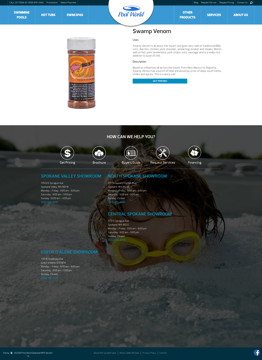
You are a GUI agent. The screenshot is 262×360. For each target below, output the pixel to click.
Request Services (162, 163)
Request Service (208, 2)
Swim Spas (75, 15)
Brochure (99, 163)
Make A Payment (68, 2)
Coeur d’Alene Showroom (69, 252)
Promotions (52, 2)
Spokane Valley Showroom (71, 176)
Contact (163, 353)
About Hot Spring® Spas (105, 353)
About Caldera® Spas (129, 353)
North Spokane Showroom (137, 176)
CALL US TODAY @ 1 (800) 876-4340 (26, 2)
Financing (194, 163)
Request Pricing (226, 2)
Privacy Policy (149, 353)
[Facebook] (257, 353)
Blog (196, 2)
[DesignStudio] (11, 353)
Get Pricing (160, 81)
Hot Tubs (48, 15)
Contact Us (242, 2)
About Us (240, 15)
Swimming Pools (21, 14)
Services (214, 15)
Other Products (187, 14)
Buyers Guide (131, 163)
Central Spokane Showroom (140, 214)
